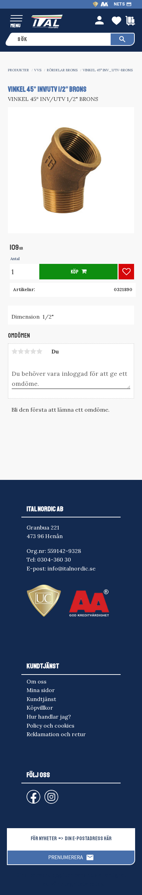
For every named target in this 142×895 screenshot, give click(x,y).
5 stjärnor (40, 351)
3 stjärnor (27, 351)
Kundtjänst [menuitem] (41, 699)
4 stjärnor (33, 351)
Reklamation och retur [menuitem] (56, 734)
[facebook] (28, 793)
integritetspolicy (81, 883)
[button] (16, 19)
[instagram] (32, 793)
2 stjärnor (21, 351)
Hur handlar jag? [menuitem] (49, 716)
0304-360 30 (54, 559)
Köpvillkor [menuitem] (40, 707)
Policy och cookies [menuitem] (50, 725)
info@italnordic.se (71, 568)
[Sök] (122, 39)
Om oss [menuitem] (37, 681)
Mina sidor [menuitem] (41, 690)
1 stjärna (15, 351)
